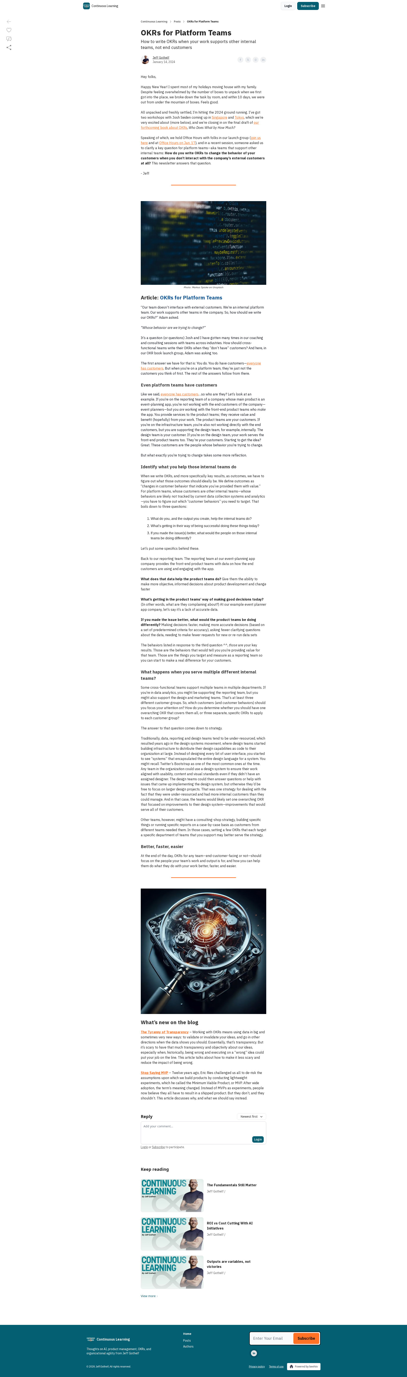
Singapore (219, 117)
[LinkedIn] (254, 1353)
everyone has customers (179, 394)
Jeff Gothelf (161, 58)
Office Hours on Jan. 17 (177, 143)
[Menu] (323, 5)
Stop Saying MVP (154, 1073)
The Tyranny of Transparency (165, 1032)
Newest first (249, 1116)
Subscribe (308, 6)
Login (288, 6)
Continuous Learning (154, 21)
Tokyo (239, 117)
